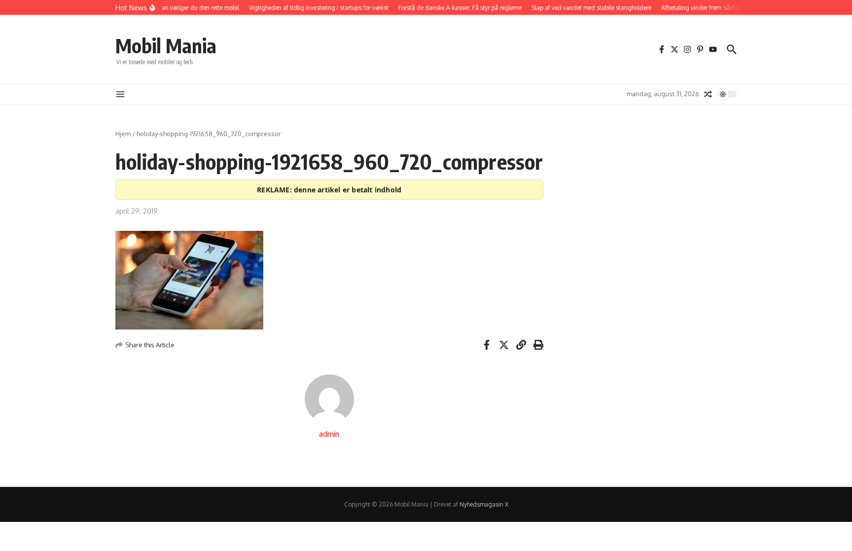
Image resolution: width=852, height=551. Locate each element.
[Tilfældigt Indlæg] (708, 94)
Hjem (123, 134)
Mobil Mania (165, 45)
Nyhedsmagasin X (484, 504)
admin (329, 434)
